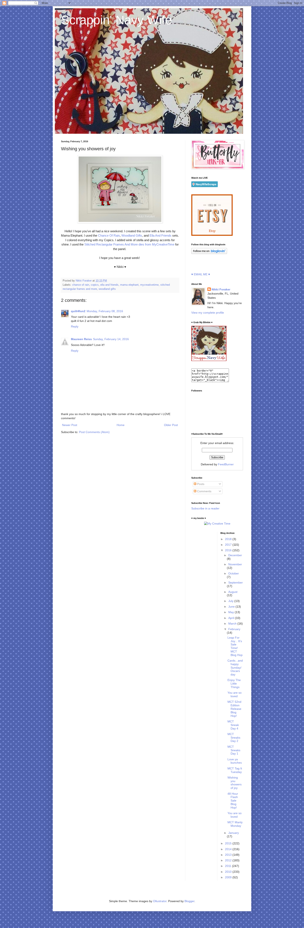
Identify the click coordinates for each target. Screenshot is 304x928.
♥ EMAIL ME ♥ (200, 274)
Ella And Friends (161, 235)
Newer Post (69, 425)
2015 (228, 843)
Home (120, 425)
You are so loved (234, 694)
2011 (228, 866)
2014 (228, 849)
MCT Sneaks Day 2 (233, 737)
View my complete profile (207, 312)
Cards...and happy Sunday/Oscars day (235, 667)
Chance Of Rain (108, 235)
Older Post (171, 425)
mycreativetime (149, 284)
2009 (228, 877)
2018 (228, 539)
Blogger (189, 901)
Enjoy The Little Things (234, 683)
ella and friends (109, 284)
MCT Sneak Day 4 (233, 725)
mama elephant (129, 284)
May (231, 612)
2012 (228, 860)
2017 (228, 544)
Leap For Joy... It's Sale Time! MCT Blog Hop (235, 646)
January (233, 832)
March (232, 623)
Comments (203, 491)
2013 (228, 854)
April (231, 618)
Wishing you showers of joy (234, 783)
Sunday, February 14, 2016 (111, 339)
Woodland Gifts (131, 235)
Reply (74, 326)
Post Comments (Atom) (94, 432)
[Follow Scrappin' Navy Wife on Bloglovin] (209, 253)
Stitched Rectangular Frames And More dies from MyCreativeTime (129, 244)
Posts (200, 484)
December (235, 555)
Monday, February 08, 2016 (105, 311)
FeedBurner (226, 464)
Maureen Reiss (81, 339)
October (233, 573)
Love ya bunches (234, 761)
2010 (228, 871)
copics (95, 284)
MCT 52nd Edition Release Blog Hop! (234, 708)
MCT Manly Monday (235, 824)
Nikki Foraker (221, 289)
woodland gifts (107, 289)
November (235, 564)
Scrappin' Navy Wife (116, 20)
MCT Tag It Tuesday (234, 770)
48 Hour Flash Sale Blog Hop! (232, 800)
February (234, 629)
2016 (228, 550)
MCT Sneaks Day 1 (233, 750)
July (231, 601)
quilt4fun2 (78, 311)
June (232, 606)
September (235, 582)
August (232, 591)
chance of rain (80, 284)
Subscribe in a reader (205, 508)
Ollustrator (159, 901)
